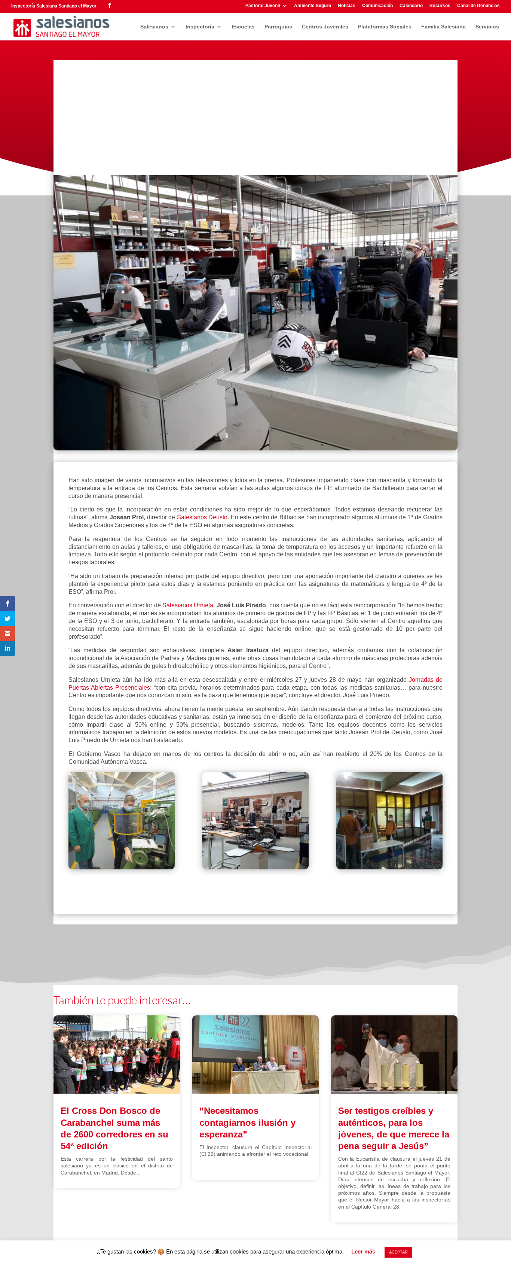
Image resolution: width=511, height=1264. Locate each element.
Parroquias (278, 27)
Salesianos (154, 27)
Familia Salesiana (443, 27)
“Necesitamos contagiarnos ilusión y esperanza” (247, 1122)
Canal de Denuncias (478, 5)
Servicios (487, 27)
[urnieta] (389, 822)
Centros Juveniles (325, 27)
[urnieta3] (255, 822)
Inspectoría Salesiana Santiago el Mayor (54, 6)
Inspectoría (200, 27)
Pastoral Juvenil (262, 5)
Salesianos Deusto (202, 517)
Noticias (346, 5)
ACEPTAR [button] (398, 1252)
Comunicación (377, 5)
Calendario (411, 5)
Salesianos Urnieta (187, 605)
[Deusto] (121, 822)
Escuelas (243, 27)
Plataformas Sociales (384, 27)
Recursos (439, 5)
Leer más (363, 1251)
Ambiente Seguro (312, 5)
